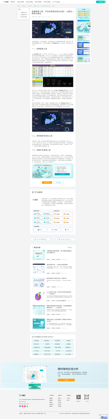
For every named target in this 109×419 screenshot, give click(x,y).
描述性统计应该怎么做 (49, 340)
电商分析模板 (20, 2)
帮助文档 (59, 404)
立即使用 (66, 380)
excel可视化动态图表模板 (40, 350)
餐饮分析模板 (29, 2)
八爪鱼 (44, 413)
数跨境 (39, 413)
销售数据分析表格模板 (70, 347)
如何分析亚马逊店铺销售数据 (40, 344)
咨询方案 (58, 182)
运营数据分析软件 (38, 354)
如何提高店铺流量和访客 (60, 344)
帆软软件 (25, 413)
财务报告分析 (37, 347)
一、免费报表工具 (23, 12)
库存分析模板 (47, 2)
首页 (19, 6)
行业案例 (59, 402)
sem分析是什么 (69, 354)
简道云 (42, 413)
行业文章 (30, 6)
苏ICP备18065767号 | (75, 413)
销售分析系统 (58, 347)
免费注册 (47, 182)
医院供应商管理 (58, 354)
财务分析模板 (38, 2)
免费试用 (101, 2)
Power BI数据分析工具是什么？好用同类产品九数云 (43, 239)
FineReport (33, 413)
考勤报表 (69, 344)
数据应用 (50, 406)
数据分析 (13, 2)
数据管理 (50, 400)
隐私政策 (59, 406)
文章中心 (24, 6)
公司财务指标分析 (38, 340)
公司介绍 (68, 398)
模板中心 (59, 400)
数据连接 (50, 398)
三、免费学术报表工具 (24, 16)
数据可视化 (51, 404)
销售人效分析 (47, 354)
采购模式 (69, 340)
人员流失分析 (69, 350)
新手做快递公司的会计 (60, 340)
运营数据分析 (63, 300)
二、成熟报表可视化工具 (24, 14)
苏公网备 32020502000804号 (85, 413)
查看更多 (70, 247)
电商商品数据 (47, 347)
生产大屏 (58, 350)
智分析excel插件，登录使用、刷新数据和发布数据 (66, 239)
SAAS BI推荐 (47, 350)
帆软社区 (28, 413)
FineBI (36, 413)
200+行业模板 (56, 2)
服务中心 (59, 398)
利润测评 (47, 344)
